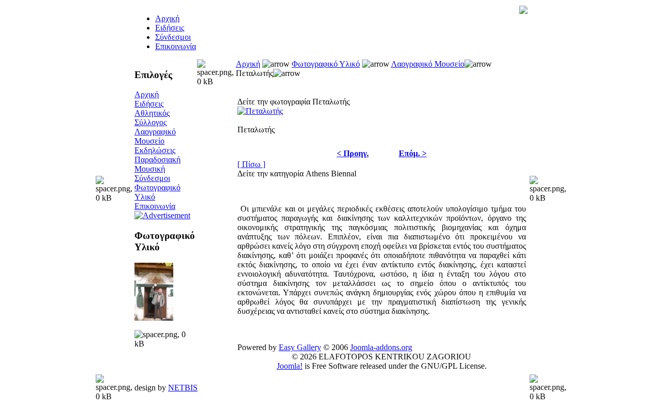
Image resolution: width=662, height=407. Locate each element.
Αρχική (146, 94)
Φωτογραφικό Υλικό (326, 63)
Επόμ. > (413, 153)
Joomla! (290, 365)
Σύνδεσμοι (173, 37)
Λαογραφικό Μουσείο (155, 136)
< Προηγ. (353, 153)
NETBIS (183, 387)
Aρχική (167, 18)
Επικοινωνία (175, 46)
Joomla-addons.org (381, 347)
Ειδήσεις (169, 27)
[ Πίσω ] (251, 164)
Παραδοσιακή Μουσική (157, 164)
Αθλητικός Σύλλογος (152, 118)
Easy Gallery (300, 347)
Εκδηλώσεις (154, 150)
